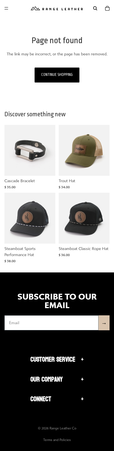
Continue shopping (57, 75)
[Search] (95, 8)
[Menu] (6, 8)
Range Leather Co (63, 428)
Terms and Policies (57, 440)
